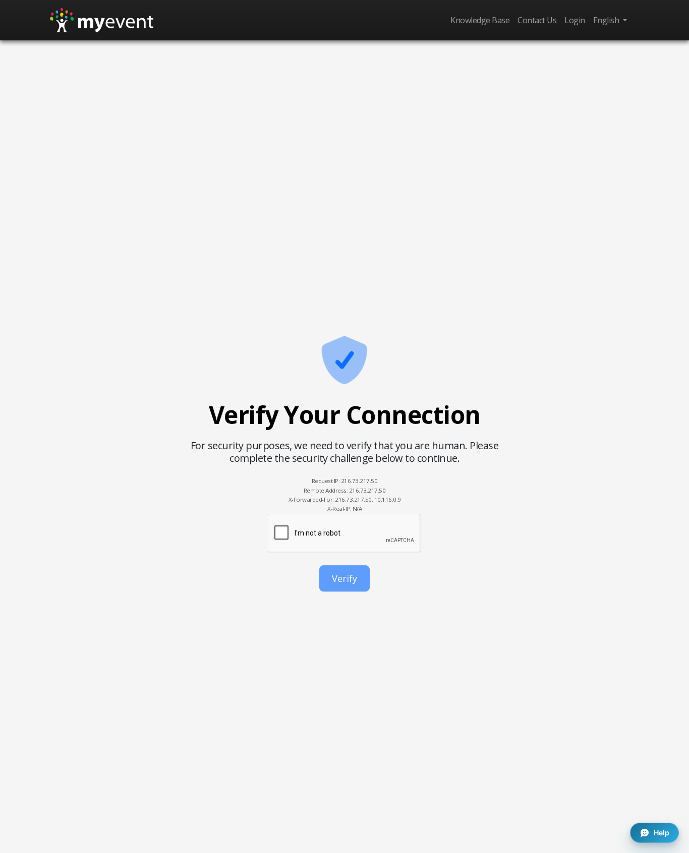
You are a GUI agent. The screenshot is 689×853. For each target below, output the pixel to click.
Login (574, 20)
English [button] (607, 20)
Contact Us (537, 20)
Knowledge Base (479, 20)
